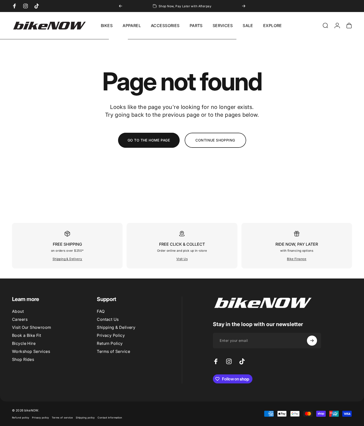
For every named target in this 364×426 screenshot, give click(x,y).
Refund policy (20, 417)
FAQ (101, 311)
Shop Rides (23, 359)
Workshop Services (31, 351)
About (18, 311)
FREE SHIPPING (67, 244)
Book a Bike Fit (26, 335)
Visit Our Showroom (31, 327)
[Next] (243, 6)
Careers (20, 319)
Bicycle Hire (24, 343)
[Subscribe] (312, 341)
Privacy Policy (111, 335)
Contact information (110, 417)
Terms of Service (113, 351)
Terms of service (62, 417)
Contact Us (108, 319)
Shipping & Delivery (67, 259)
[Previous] (120, 6)
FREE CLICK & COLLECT (182, 244)
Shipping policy (85, 417)
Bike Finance (296, 259)
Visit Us (182, 259)
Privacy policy (40, 417)
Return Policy (110, 343)
